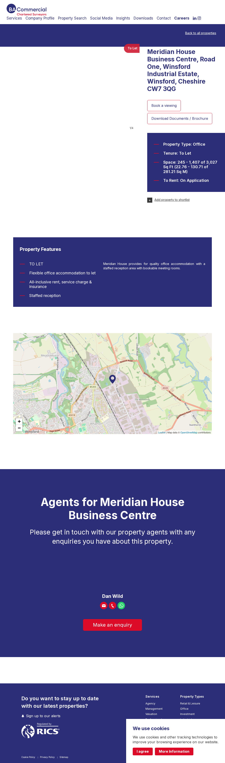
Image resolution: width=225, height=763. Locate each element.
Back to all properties (200, 33)
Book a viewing (164, 105)
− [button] (19, 428)
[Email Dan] (103, 605)
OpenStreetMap (188, 432)
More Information (174, 751)
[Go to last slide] (9, 87)
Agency (150, 703)
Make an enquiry (112, 625)
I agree (143, 751)
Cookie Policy (28, 757)
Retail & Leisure (190, 703)
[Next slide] (129, 87)
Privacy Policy (47, 757)
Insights (123, 18)
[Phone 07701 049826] (112, 605)
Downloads (143, 18)
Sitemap (64, 757)
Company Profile (39, 18)
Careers (181, 18)
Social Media (101, 18)
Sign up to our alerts (43, 716)
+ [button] (19, 421)
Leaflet (161, 432)
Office (184, 708)
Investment (187, 714)
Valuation (151, 714)
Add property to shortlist (172, 200)
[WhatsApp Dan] (121, 605)
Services (14, 18)
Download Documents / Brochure (179, 118)
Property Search (72, 18)
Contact (164, 18)
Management (154, 708)
